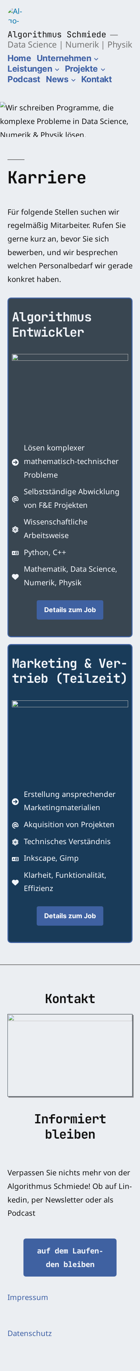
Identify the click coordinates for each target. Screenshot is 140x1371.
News (57, 79)
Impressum (27, 1298)
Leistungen (29, 69)
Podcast (23, 79)
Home (19, 58)
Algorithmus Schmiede (56, 34)
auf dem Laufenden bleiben (70, 1257)
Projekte (81, 69)
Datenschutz (29, 1334)
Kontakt (96, 79)
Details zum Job (70, 610)
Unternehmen (64, 58)
